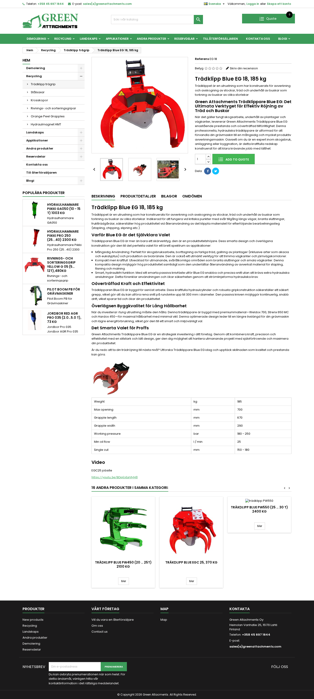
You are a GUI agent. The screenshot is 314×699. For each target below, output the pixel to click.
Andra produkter (151, 39)
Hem (26, 60)
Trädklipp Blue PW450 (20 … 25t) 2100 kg (123, 564)
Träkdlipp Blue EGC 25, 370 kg (191, 562)
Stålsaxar (38, 92)
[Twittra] (215, 171)
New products (33, 619)
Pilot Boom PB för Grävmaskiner (63, 291)
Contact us (99, 631)
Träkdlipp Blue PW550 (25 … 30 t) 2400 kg (259, 509)
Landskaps (88, 39)
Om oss (97, 625)
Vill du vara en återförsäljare (112, 619)
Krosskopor (39, 100)
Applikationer (117, 39)
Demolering (36, 39)
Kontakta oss (258, 39)
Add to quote (237, 159)
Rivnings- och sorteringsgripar (53, 108)
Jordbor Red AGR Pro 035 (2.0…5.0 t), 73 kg (64, 317)
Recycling (62, 39)
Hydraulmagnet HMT (46, 124)
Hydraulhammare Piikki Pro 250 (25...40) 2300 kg (63, 235)
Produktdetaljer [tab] (138, 196)
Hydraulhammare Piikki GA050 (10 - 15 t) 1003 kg (63, 209)
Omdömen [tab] (192, 196)
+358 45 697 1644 (51, 4)
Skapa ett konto (279, 4)
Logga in (252, 4)
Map (163, 619)
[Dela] (207, 171)
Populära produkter (44, 192)
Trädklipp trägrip (43, 84)
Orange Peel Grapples (48, 116)
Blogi (282, 39)
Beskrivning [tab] (103, 196)
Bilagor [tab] (169, 196)
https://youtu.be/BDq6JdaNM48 (114, 477)
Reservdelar (184, 39)
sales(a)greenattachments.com (107, 4)
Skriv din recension (244, 68)
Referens (202, 59)
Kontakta (239, 609)
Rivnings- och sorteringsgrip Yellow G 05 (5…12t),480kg (61, 264)
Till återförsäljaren (220, 39)
